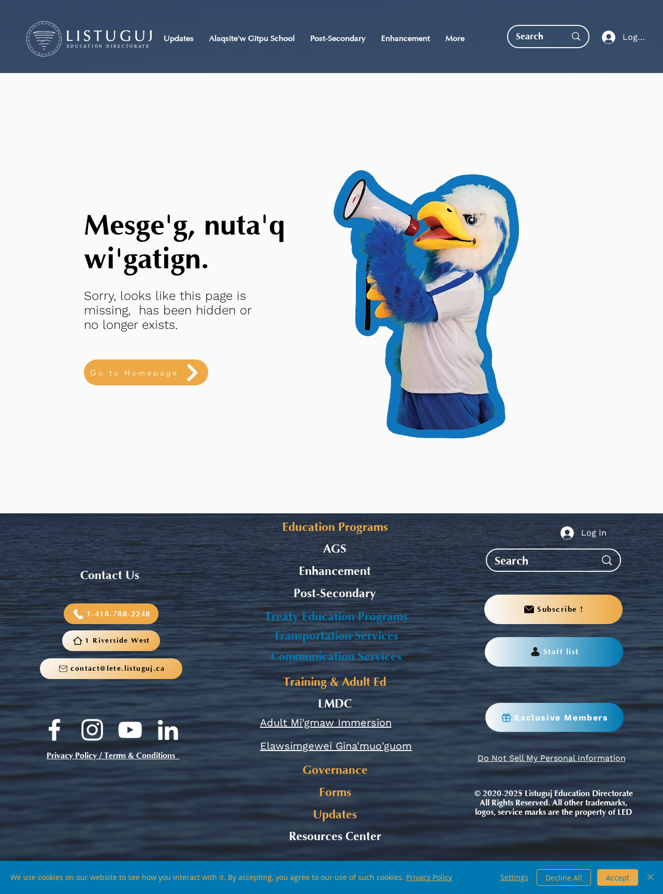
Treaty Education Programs (336, 617)
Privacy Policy (429, 877)
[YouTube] (130, 729)
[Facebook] (54, 729)
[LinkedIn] (167, 729)
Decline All (563, 878)
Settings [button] (514, 877)
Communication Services (336, 657)
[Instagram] (92, 729)
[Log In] (606, 37)
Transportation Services (335, 636)
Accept (617, 878)
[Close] (650, 877)
